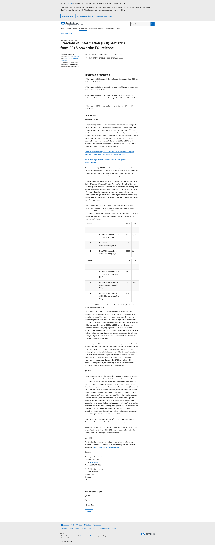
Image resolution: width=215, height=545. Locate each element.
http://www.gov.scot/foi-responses (106, 447)
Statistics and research (96, 28)
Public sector (63, 60)
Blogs (118, 28)
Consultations (110, 28)
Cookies (84, 528)
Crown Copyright (92, 528)
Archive (71, 528)
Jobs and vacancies (104, 528)
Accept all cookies (67, 16)
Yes (89, 495)
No (89, 500)
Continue (88, 511)
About (62, 28)
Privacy (114, 528)
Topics (69, 28)
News (75, 28)
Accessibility (63, 528)
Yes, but (91, 505)
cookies (69, 3)
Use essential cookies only (85, 16)
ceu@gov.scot (95, 462)
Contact (77, 528)
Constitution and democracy (71, 58)
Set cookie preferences (104, 16)
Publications (83, 28)
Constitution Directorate (73, 56)
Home (62, 33)
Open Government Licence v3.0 (89, 536)
